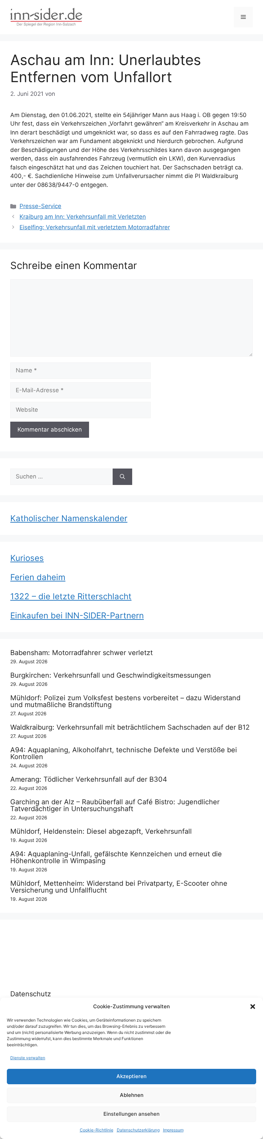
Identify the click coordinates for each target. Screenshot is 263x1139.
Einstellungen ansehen (131, 1114)
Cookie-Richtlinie (96, 1129)
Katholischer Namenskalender (68, 518)
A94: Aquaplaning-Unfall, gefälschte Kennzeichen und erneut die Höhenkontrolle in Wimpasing (116, 857)
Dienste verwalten (27, 1057)
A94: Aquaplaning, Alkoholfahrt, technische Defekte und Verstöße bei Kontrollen (123, 753)
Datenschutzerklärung (138, 1129)
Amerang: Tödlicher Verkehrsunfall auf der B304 (88, 779)
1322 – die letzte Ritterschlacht (71, 596)
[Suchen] (122, 477)
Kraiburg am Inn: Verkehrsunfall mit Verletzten (83, 216)
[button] (252, 1006)
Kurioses (27, 558)
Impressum (173, 1129)
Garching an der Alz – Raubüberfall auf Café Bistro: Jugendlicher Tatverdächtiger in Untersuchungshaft (115, 805)
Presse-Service (40, 206)
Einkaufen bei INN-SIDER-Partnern (77, 615)
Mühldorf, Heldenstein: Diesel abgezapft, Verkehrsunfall (101, 831)
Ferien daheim (37, 577)
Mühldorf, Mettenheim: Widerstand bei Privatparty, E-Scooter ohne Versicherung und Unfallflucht (118, 886)
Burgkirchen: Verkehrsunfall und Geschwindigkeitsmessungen (110, 675)
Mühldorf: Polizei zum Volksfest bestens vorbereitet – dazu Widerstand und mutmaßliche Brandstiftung (125, 701)
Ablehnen (131, 1095)
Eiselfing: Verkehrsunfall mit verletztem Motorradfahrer (95, 227)
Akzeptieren (131, 1076)
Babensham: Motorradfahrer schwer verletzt (81, 653)
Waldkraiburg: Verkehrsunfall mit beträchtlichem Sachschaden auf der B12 (130, 727)
